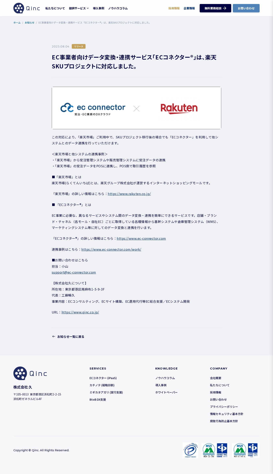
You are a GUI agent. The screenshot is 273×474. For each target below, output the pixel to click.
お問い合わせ (218, 399)
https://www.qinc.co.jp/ (80, 312)
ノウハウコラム (118, 8)
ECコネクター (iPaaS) (103, 378)
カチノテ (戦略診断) (102, 385)
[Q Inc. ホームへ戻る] (26, 8)
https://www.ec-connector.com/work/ (111, 249)
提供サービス (77, 8)
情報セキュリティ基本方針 (226, 414)
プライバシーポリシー (224, 407)
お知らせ (29, 22)
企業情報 (189, 8)
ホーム (17, 22)
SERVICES (98, 368)
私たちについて (55, 8)
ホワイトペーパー (166, 392)
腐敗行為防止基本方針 (224, 421)
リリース (78, 46)
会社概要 (215, 378)
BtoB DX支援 (98, 399)
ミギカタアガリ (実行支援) (106, 392)
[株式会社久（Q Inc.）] (43, 373)
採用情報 (174, 8)
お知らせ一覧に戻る (70, 336)
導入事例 (98, 8)
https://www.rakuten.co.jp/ (129, 193)
